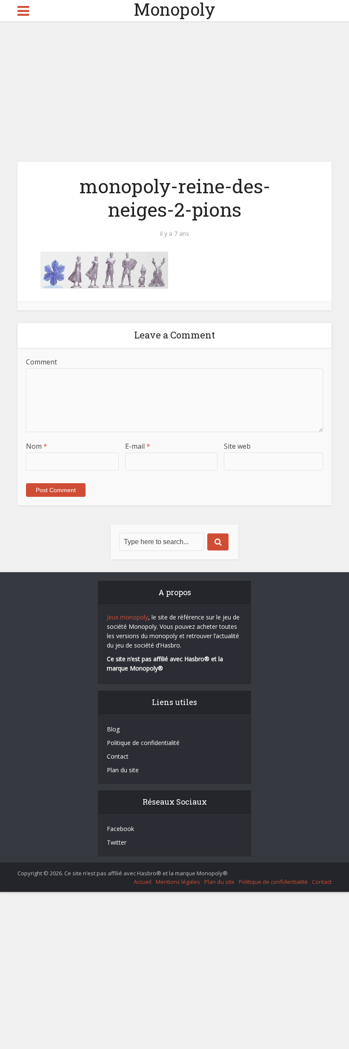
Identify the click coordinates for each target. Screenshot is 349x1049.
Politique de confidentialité (143, 743)
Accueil (143, 882)
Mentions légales (178, 882)
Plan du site (123, 770)
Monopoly (174, 9)
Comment (41, 362)
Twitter (116, 842)
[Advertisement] (174, 85)
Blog (113, 729)
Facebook (120, 829)
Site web (237, 446)
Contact (118, 756)
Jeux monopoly (127, 617)
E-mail (137, 446)
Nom (36, 446)
